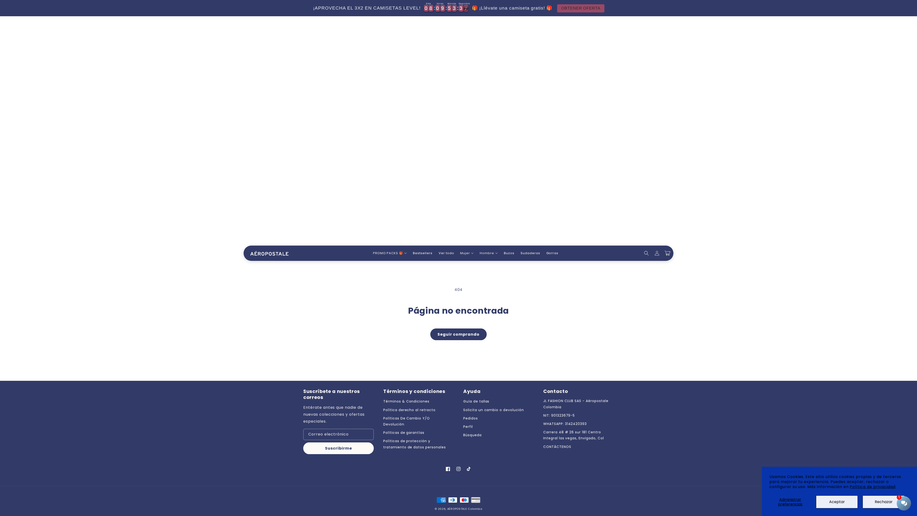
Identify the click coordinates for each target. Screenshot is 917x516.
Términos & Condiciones (406, 401)
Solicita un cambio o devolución (493, 410)
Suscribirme (338, 448)
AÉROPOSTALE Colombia (464, 509)
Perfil (468, 426)
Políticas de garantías (403, 432)
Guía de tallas (476, 401)
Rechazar (884, 502)
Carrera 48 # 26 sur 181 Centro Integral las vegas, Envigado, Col (573, 435)
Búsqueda (472, 435)
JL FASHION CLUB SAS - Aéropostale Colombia (575, 403)
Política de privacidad (872, 486)
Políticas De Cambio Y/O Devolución (406, 421)
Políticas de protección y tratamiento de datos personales (414, 444)
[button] (390, 253)
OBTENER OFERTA (580, 8)
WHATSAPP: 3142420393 (565, 423)
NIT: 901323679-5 (559, 415)
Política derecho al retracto (409, 410)
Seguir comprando (458, 334)
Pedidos (470, 418)
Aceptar (837, 502)
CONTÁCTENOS (557, 446)
